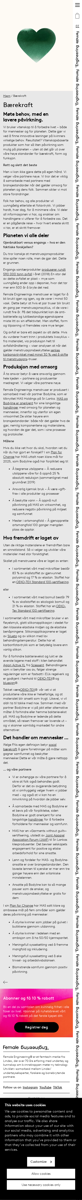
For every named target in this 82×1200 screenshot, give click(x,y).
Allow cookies (41, 1173)
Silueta (12, 636)
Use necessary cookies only (41, 1185)
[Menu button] (77, 5)
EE (77, 26)
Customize (39, 1162)
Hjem (6, 95)
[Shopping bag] (77, 16)
